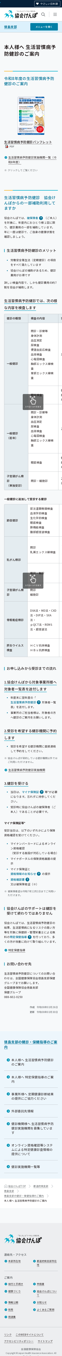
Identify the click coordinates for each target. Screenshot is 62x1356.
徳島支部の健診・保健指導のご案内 (30, 1044)
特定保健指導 (18, 937)
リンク (8, 1334)
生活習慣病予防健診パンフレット (28, 144)
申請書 (40, 1284)
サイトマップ (45, 1341)
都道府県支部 (40, 1186)
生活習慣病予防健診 (23, 702)
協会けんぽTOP (17, 1186)
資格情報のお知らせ (23, 874)
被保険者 (32, 218)
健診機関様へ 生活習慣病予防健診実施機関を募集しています (32, 1128)
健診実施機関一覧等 (25, 1166)
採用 (10, 1309)
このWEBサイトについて (30, 1334)
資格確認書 (18, 879)
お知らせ (42, 1302)
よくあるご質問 (45, 1309)
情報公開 (13, 1302)
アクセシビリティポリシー (19, 1341)
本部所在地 (14, 1261)
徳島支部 (10, 27)
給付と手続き (15, 1284)
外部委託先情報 (22, 1111)
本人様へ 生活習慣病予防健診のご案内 (32, 1062)
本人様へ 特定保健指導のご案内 (32, 1079)
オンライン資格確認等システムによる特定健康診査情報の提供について (32, 1149)
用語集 (12, 1317)
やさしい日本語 (49, 3)
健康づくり (14, 1291)
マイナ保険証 (30, 792)
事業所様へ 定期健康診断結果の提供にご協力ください (32, 1096)
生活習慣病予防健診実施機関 (26, 770)
